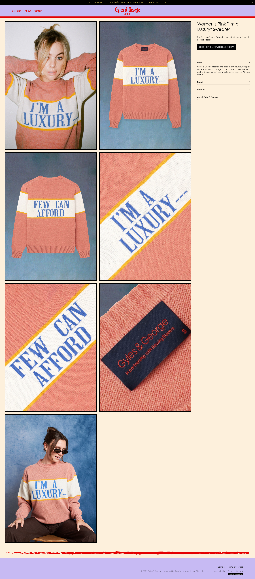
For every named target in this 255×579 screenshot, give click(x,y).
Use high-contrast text (236, 574)
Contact (221, 567)
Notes (199, 62)
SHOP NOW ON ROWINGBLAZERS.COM (216, 47)
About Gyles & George (207, 97)
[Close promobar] (252, 2)
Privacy (239, 571)
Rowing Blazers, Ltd (183, 571)
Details (200, 82)
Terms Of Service (236, 567)
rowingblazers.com (157, 2)
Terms (230, 571)
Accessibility (219, 571)
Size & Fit (201, 89)
